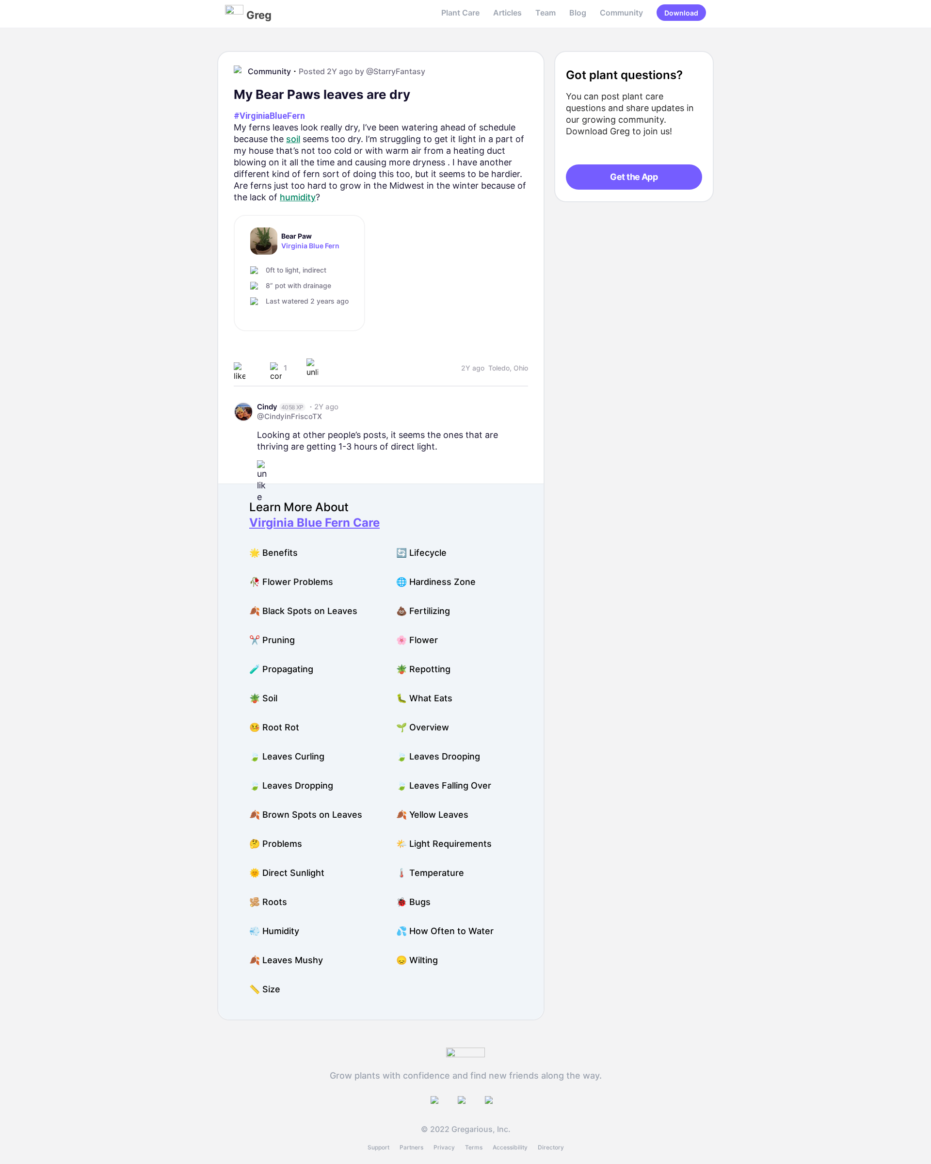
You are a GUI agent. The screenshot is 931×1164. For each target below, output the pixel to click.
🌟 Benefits (273, 553)
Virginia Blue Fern (310, 246)
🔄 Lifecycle (421, 553)
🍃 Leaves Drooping (438, 756)
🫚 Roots (268, 902)
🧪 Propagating (281, 669)
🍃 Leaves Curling (286, 756)
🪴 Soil (263, 698)
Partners (411, 1147)
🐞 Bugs (413, 902)
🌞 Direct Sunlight (286, 873)
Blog (577, 12)
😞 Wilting (417, 960)
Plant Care (460, 12)
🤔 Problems (275, 844)
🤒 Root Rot (274, 727)
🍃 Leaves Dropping (291, 785)
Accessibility (510, 1147)
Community (621, 12)
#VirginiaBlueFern (269, 116)
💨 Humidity (274, 931)
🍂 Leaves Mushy (286, 960)
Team (545, 12)
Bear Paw (296, 236)
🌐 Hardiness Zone (436, 582)
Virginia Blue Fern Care (314, 523)
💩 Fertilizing (423, 611)
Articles (507, 12)
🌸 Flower (417, 640)
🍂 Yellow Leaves (432, 814)
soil (293, 139)
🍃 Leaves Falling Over (443, 785)
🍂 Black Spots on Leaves (303, 611)
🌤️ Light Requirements (444, 844)
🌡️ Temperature (430, 873)
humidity (298, 197)
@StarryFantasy (395, 71)
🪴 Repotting (423, 669)
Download (681, 13)
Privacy (444, 1147)
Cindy (267, 406)
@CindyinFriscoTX (289, 416)
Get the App (634, 177)
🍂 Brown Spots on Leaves (305, 814)
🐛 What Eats (424, 698)
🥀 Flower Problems (291, 582)
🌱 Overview (422, 727)
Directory (551, 1147)
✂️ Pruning (272, 640)
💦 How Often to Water (445, 931)
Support (378, 1147)
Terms (473, 1147)
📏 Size (264, 989)
